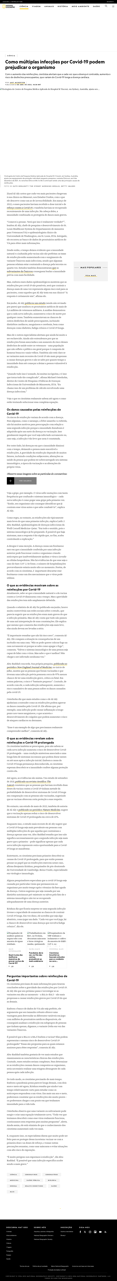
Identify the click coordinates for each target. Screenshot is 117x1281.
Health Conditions (34, 1186)
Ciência (11, 56)
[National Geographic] (4, 6)
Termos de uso (24, 1266)
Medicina (14, 1180)
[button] (37, 483)
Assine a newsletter (13, 1)
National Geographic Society (43, 1239)
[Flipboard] (95, 1233)
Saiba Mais (34, 949)
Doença (13, 1186)
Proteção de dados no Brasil (57, 1270)
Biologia (52, 1180)
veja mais (90, 275)
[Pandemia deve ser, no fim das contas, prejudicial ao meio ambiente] (37, 939)
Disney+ (110, 1)
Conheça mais (56, 949)
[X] (85, 1233)
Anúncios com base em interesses (83, 1266)
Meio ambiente (11, 1235)
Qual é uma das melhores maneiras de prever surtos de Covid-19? (16, 959)
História (8, 1239)
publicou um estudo (34, 303)
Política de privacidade (40, 1266)
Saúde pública (33, 1180)
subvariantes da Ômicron (20, 271)
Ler (12, 966)
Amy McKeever (17, 82)
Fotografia (9, 1251)
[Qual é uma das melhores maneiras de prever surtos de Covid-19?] (16, 939)
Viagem (9, 1247)
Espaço (8, 1255)
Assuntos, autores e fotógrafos (44, 1231)
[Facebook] (80, 1233)
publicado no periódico (39, 810)
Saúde (54, 1186)
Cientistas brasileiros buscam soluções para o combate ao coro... (57, 957)
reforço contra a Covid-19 (20, 208)
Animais (9, 1231)
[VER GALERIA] (37, 483)
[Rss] (105, 1233)
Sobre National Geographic (60, 1266)
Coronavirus (31, 1174)
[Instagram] (90, 1233)
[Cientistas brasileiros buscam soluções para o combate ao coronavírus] (57, 939)
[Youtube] (100, 1233)
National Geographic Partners (43, 1235)
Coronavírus (52, 1174)
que (54, 268)
